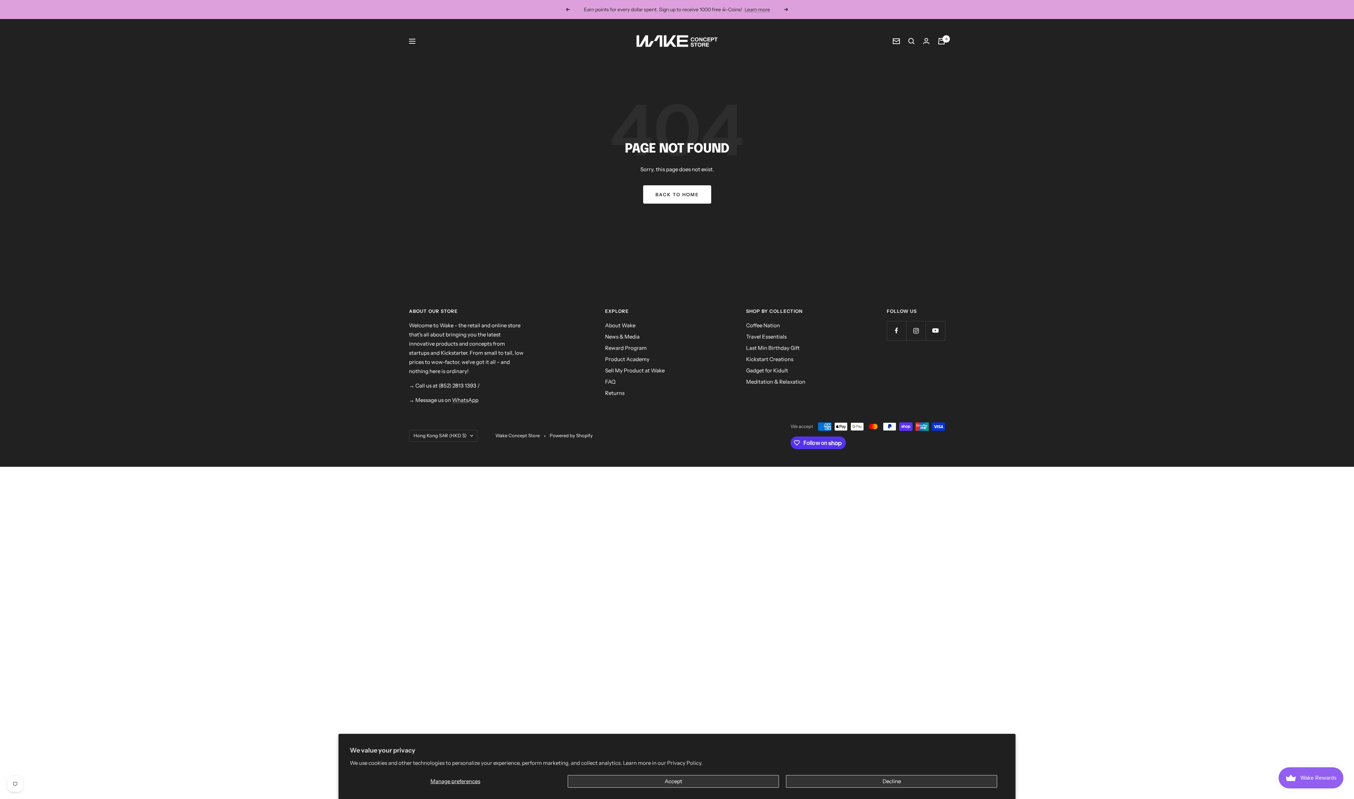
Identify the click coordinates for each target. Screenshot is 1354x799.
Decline (892, 781)
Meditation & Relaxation (775, 381)
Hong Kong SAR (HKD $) (440, 435)
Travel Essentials (766, 336)
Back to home (677, 194)
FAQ (610, 381)
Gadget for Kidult (767, 370)
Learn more (757, 9)
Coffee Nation (763, 325)
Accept (673, 781)
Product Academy (627, 359)
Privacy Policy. (685, 763)
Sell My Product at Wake (635, 370)
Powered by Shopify (571, 435)
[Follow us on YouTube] (935, 330)
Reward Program (626, 348)
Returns (614, 393)
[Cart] (941, 41)
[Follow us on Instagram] (916, 330)
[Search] (911, 41)
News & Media (622, 336)
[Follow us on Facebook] (896, 330)
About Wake (620, 325)
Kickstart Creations (769, 359)
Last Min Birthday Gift (773, 348)
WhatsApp (465, 400)
